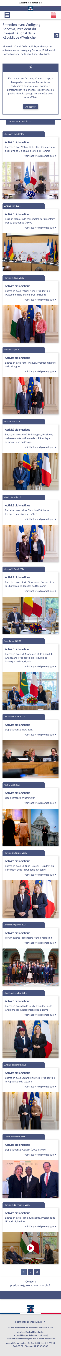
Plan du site (38, 1332)
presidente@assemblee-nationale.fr (30, 1285)
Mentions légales (24, 1332)
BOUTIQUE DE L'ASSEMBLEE (28, 1322)
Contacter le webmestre (17, 1339)
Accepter (30, 107)
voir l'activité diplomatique (39, 156)
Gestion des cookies (46, 1339)
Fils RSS (32, 1339)
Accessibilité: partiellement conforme (30, 1335)
